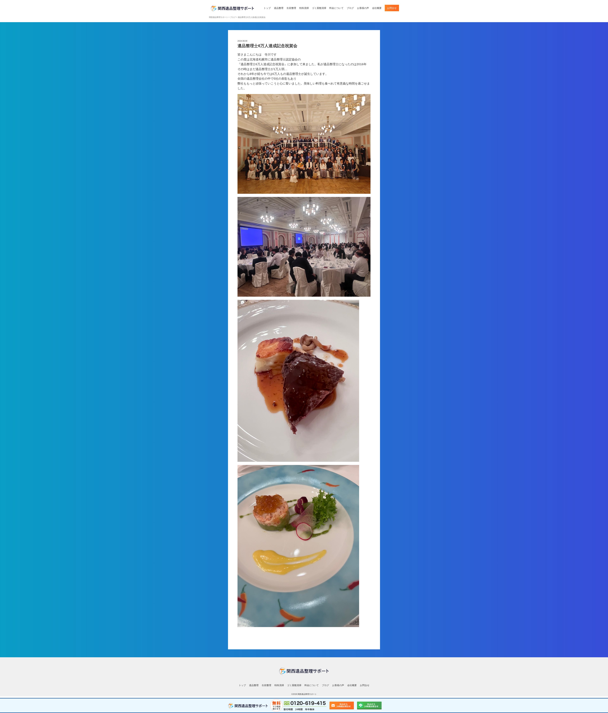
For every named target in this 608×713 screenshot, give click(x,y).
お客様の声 (363, 8)
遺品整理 (278, 8)
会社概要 (377, 8)
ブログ (350, 8)
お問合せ (392, 8)
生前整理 (291, 8)
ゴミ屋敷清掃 (319, 8)
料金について (336, 8)
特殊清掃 (304, 8)
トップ (267, 8)
